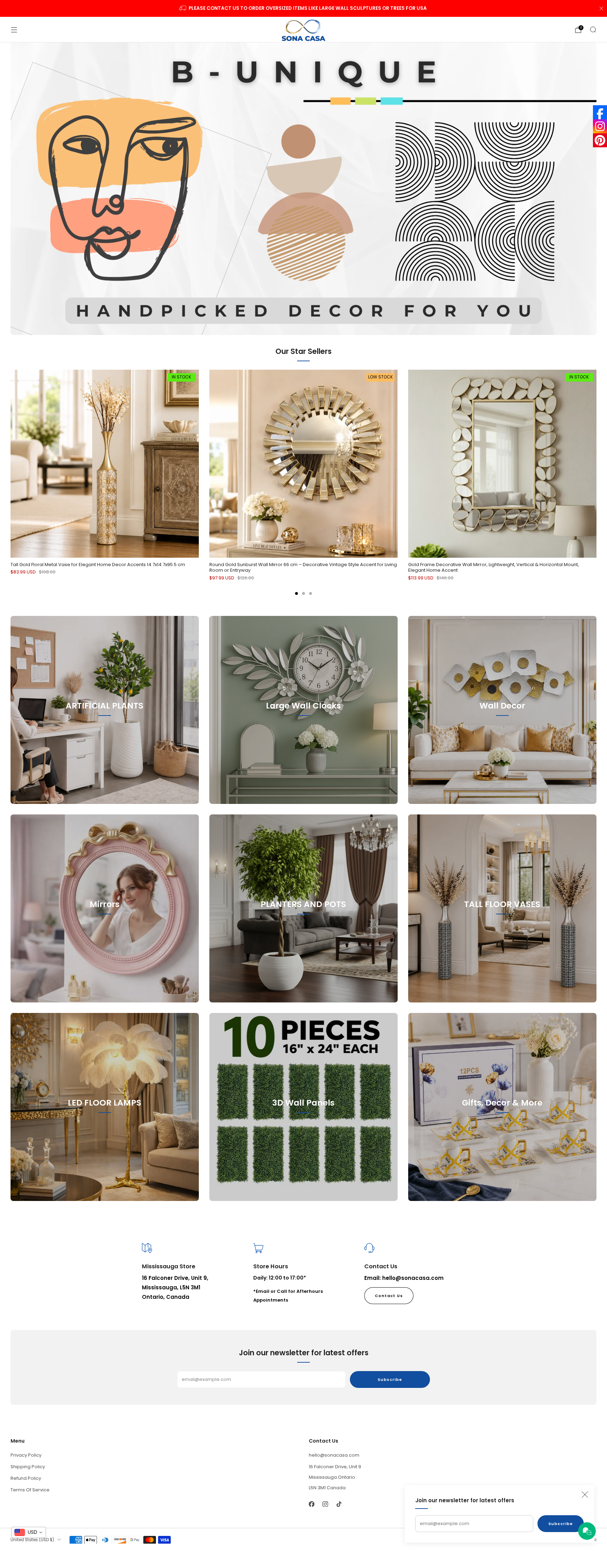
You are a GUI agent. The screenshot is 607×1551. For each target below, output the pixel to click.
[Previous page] (10, 464)
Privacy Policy (26, 1455)
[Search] (592, 29)
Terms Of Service (30, 1489)
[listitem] (303, 8)
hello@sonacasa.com (334, 1455)
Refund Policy (26, 1478)
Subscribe (560, 1523)
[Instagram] (600, 126)
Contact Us (389, 1295)
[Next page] (596, 464)
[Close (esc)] (584, 1494)
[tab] (296, 593)
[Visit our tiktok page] (339, 1504)
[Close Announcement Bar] (601, 8)
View (104, 737)
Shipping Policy (28, 1466)
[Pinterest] (600, 140)
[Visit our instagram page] (325, 1504)
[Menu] (14, 29)
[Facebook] (600, 112)
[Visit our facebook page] (311, 1504)
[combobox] (28, 1532)
